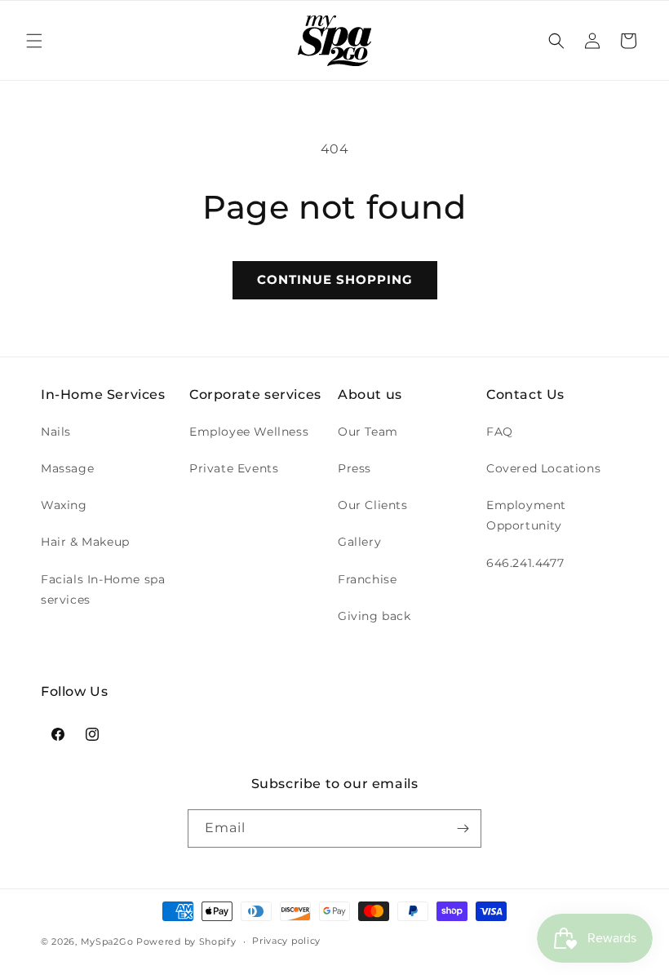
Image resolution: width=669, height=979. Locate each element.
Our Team (368, 431)
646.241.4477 (525, 563)
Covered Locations (543, 468)
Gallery (359, 541)
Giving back (374, 616)
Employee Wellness (248, 431)
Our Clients (373, 505)
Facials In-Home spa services (103, 589)
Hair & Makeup (85, 541)
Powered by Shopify (186, 941)
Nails (56, 431)
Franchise (367, 579)
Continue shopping (335, 279)
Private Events (233, 468)
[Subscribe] (463, 828)
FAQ (499, 431)
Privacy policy (286, 940)
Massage (67, 468)
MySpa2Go (107, 941)
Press (354, 468)
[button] (34, 41)
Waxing (64, 505)
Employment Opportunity (526, 515)
